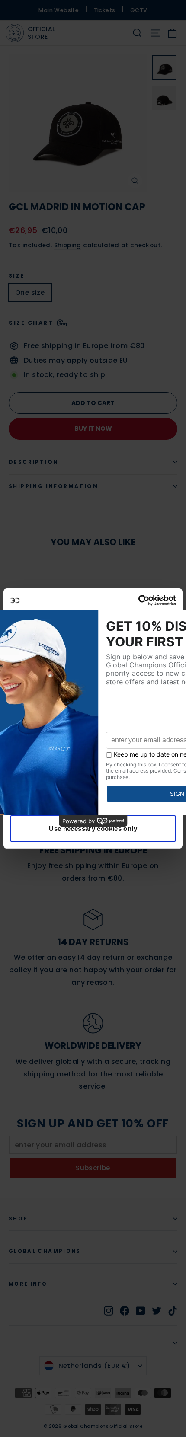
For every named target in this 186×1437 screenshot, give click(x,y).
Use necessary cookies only (93, 828)
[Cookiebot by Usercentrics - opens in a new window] (138, 600)
